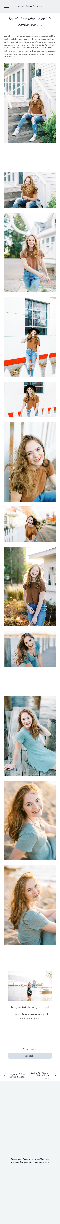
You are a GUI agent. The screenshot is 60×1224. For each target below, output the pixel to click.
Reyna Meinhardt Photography (30, 6)
